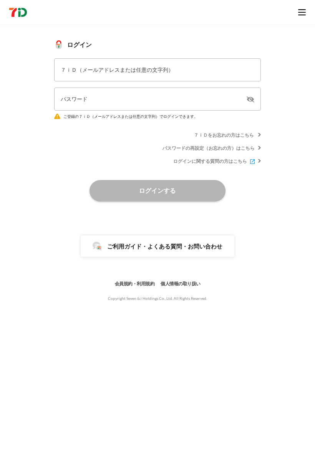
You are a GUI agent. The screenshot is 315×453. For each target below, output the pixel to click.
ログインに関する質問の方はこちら (210, 161)
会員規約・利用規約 (135, 283)
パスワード (74, 99)
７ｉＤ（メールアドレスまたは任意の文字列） (117, 69)
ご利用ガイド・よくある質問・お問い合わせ (164, 246)
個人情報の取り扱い (181, 283)
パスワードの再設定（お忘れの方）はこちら (208, 148)
